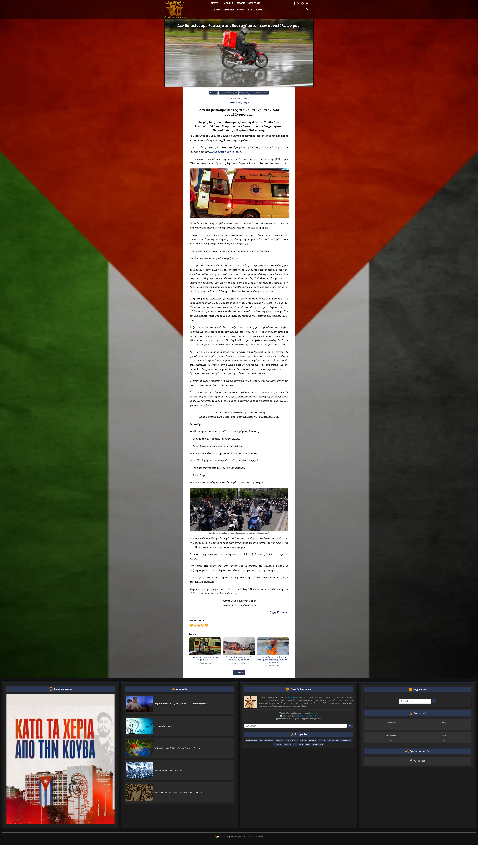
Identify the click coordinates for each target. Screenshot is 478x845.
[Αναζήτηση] (307, 9)
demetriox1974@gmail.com (305, 716)
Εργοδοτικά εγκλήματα (228, 93)
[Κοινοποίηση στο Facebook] (191, 625)
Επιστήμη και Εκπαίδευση (339, 741)
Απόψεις (228, 3)
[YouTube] (307, 3)
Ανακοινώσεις (235, 102)
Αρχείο (214, 3)
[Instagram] (302, 3)
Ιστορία (241, 3)
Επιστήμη (216, 9)
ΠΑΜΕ (308, 744)
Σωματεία (229, 9)
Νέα (301, 744)
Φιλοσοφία (254, 3)
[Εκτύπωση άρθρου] (206, 625)
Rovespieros (251, 741)
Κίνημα (245, 102)
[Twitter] (298, 3)
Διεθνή (312, 741)
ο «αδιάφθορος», (292, 697)
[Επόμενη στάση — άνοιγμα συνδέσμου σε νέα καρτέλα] (60, 759)
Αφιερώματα (292, 741)
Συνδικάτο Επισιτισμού (259, 93)
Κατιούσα (282, 612)
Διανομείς (214, 93)
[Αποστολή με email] (199, 625)
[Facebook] (294, 3)
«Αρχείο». (314, 713)
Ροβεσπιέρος (255, 9)
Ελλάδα (321, 741)
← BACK (239, 672)
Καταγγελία (243, 93)
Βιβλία (240, 9)
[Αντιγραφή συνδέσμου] (202, 625)
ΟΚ (434, 701)
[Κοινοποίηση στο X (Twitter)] (195, 625)
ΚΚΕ (295, 744)
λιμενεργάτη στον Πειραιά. (225, 151)
